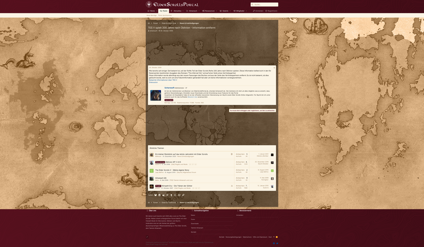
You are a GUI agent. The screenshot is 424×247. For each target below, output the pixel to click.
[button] (156, 10)
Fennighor (264, 180)
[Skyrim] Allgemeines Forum (186, 172)
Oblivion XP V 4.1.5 (173, 162)
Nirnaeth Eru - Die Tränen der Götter (177, 186)
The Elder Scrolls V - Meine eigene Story (172, 170)
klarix (157, 180)
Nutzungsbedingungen (234, 237)
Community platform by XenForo (167, 242)
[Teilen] (274, 68)
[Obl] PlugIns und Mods (179, 164)
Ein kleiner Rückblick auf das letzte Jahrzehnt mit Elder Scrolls (181, 154)
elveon (157, 188)
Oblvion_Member (262, 156)
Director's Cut (192, 97)
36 (196, 188)
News (193, 215)
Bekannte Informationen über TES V (163, 80)
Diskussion (153, 82)
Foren (193, 219)
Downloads (195, 223)
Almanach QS (160, 178)
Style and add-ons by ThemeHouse (201, 242)
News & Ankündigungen (185, 156)
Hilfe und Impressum (260, 237)
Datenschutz (247, 237)
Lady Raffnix (159, 172)
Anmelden (239, 215)
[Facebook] (274, 243)
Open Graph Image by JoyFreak (157, 244)
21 (193, 164)
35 (193, 188)
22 (195, 164)
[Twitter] (277, 243)
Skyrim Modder (263, 164)
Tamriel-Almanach (197, 228)
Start (270, 237)
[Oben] (274, 237)
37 (199, 188)
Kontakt (193, 232)
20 (190, 164)
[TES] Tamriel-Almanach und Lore (181, 180)
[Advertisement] (212, 50)
